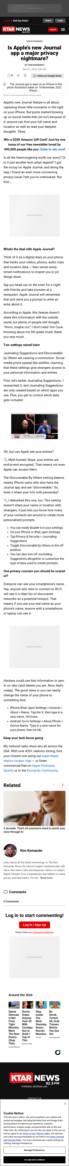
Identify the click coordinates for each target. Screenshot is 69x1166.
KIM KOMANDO (34, 41)
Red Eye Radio (20, 20)
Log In (53, 29)
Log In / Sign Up (34, 925)
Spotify (9, 770)
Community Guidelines (43, 932)
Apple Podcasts (43, 766)
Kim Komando (31, 851)
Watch (48, 20)
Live (7, 20)
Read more (46, 877)
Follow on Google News (49, 75)
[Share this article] (18, 75)
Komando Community (42, 770)
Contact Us (34, 1098)
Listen (60, 20)
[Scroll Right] (62, 785)
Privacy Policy (43, 1133)
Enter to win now (52, 149)
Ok (65, 1103)
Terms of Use (29, 1133)
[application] (34, 426)
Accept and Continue (34, 1159)
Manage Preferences (34, 1150)
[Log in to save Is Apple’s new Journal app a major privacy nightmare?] (25, 76)
